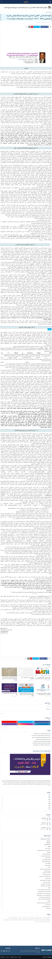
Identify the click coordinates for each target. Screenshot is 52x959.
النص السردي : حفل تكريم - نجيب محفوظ (27, 678)
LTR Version (2, 957)
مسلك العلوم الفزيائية (26, 906)
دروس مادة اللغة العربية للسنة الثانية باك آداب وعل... (41, 737)
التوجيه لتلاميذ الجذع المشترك (26, 869)
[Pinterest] (32, 27)
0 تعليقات (37, 22)
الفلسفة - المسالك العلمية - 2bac (26, 889)
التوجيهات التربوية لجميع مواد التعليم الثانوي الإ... (41, 741)
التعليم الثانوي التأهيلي (26, 861)
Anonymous (44, 818)
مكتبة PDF (26, 908)
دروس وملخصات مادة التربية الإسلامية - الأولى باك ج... (40, 735)
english (26, 846)
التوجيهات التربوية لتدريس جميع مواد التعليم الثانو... (41, 743)
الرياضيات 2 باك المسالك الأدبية (26, 880)
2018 (26, 803)
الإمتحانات (26, 852)
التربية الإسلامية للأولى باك (26, 856)
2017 (26, 805)
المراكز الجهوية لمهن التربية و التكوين (26, 903)
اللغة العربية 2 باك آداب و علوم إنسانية (26, 895)
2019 (26, 801)
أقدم (2, 713)
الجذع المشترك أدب (14, 919)
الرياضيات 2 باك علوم (26, 882)
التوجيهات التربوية (26, 871)
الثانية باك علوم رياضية (26, 873)
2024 (26, 796)
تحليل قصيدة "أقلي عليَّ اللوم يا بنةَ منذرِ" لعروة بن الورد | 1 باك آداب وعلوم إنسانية (9, 679)
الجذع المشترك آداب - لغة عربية (26, 876)
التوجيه (26, 867)
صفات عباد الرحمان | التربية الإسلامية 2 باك (9, 694)
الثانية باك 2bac (36, 919)
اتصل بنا (7, 957)
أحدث (50, 713)
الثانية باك (41, 919)
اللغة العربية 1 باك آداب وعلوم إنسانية (26, 893)
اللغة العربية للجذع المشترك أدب (26, 897)
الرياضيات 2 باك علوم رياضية (26, 884)
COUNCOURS (26, 843)
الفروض (26, 888)
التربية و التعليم (26, 858)
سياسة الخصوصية (13, 957)
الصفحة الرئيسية (48, 12)
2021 (26, 797)
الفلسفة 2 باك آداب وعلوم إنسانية (26, 891)
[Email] (29, 27)
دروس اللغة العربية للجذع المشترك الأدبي (43, 739)
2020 (26, 799)
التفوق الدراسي (26, 863)
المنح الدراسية (26, 904)
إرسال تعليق (48, 709)
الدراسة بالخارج (26, 878)
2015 (26, 809)
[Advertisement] (26, 40)
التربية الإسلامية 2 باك (26, 854)
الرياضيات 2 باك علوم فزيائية (26, 886)
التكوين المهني (26, 865)
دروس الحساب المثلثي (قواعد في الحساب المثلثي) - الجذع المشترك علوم (42, 678)
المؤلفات (26, 901)
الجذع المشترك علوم (7, 919)
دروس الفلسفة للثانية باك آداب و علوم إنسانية (42, 733)
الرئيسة (19, 957)
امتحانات (37, 921)
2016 (26, 807)
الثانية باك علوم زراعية (26, 874)
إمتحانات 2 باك (26, 848)
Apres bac (26, 841)
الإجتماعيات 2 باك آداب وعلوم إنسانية (26, 850)
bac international (26, 844)
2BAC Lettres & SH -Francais (26, 839)
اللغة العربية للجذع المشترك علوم (26, 899)
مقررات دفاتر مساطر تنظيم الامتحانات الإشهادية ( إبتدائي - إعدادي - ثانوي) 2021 (27, 694)
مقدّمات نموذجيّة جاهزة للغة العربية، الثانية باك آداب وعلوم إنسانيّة (43, 694)
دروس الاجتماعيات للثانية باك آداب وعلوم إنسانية (41, 745)
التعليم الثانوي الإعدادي (26, 859)
